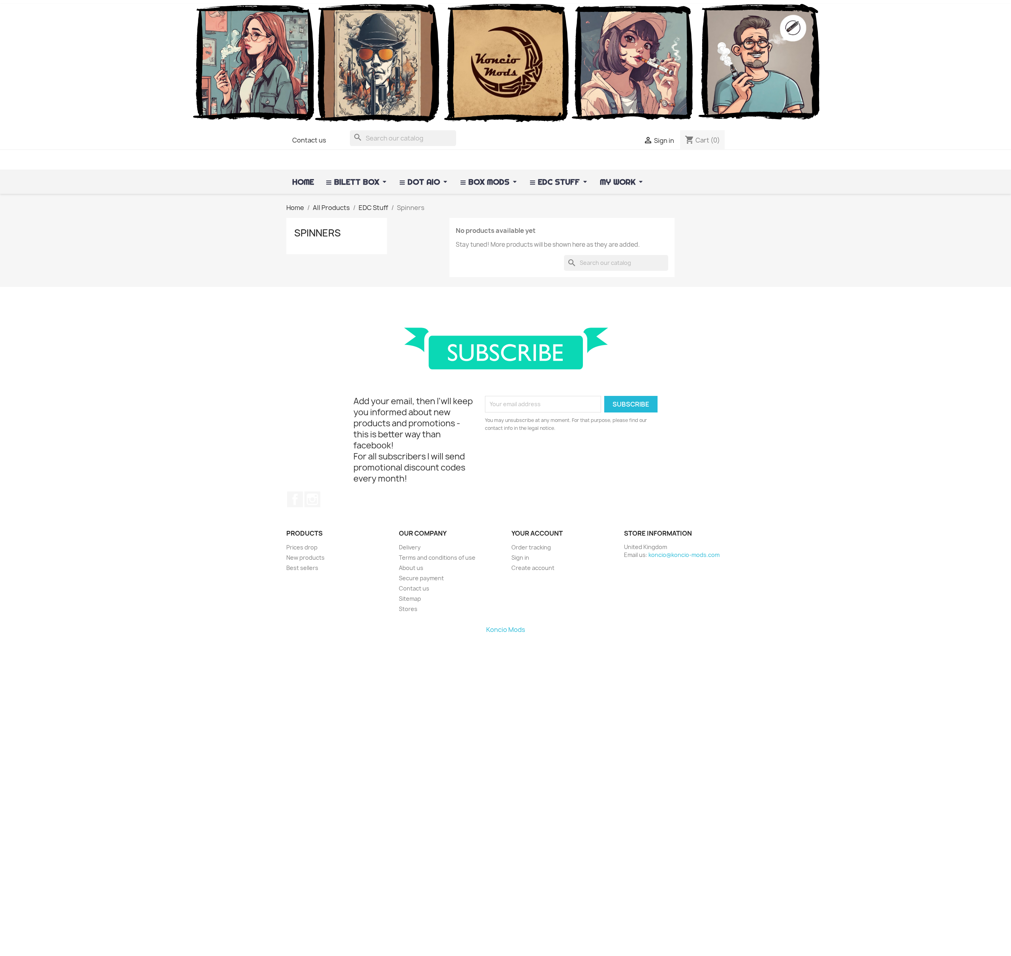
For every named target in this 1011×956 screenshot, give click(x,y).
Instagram (312, 499)
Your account (537, 533)
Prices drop (302, 547)
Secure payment (421, 578)
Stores (408, 609)
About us (411, 568)
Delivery (410, 547)
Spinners (317, 233)
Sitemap (410, 598)
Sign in (520, 557)
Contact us (309, 140)
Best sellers (302, 568)
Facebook (295, 499)
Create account (532, 568)
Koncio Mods (505, 629)
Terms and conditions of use (437, 557)
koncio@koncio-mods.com (684, 555)
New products (305, 557)
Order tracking (531, 547)
